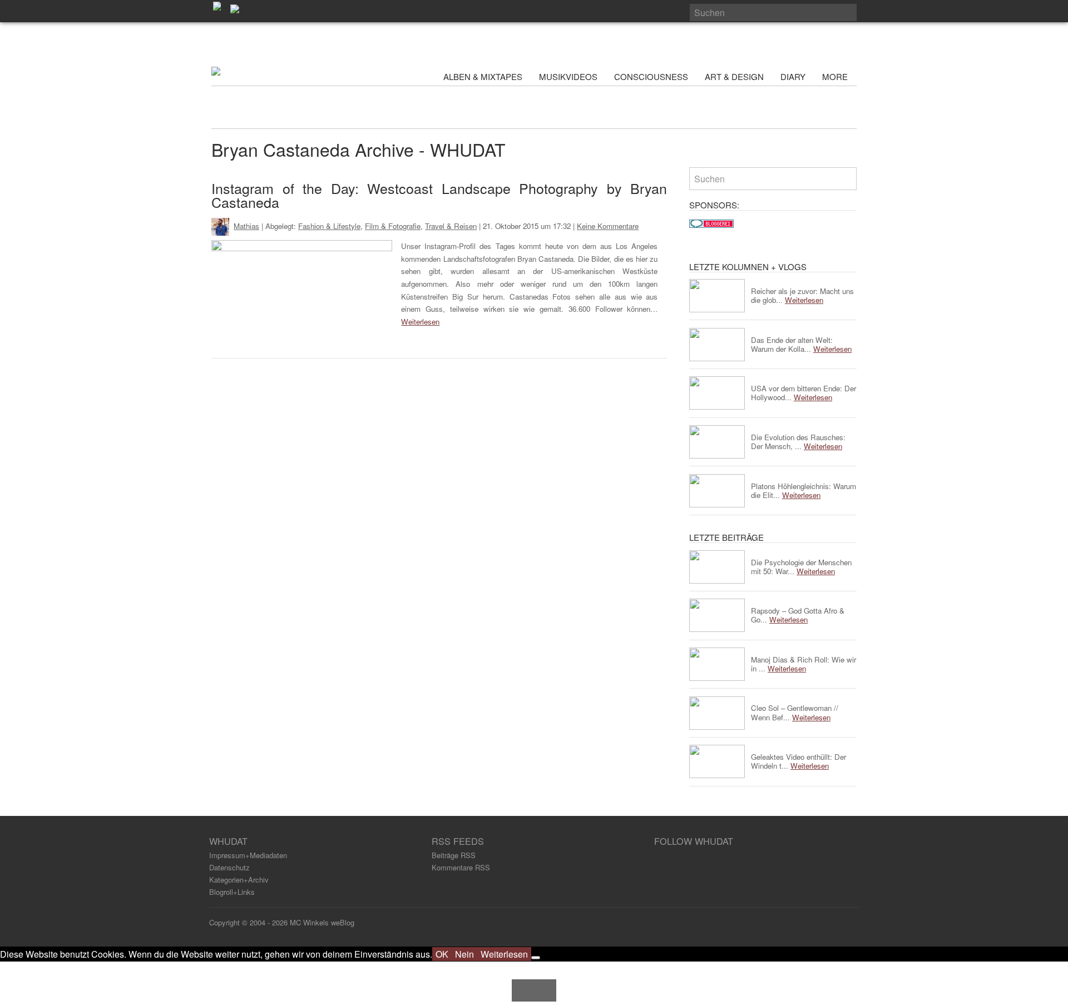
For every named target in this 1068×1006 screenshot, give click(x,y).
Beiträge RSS (454, 855)
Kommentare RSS (461, 867)
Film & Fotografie (393, 226)
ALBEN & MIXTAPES (482, 76)
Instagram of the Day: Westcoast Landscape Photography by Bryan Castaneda (439, 195)
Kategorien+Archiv (239, 879)
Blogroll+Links (232, 892)
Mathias (246, 226)
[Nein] (535, 957)
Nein (464, 954)
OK (442, 954)
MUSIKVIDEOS (568, 76)
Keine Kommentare (608, 226)
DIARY (792, 76)
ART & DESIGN (734, 76)
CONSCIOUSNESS (651, 76)
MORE (836, 76)
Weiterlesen (420, 321)
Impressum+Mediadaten (248, 855)
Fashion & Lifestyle (329, 226)
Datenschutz (229, 867)
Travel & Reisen (451, 226)
